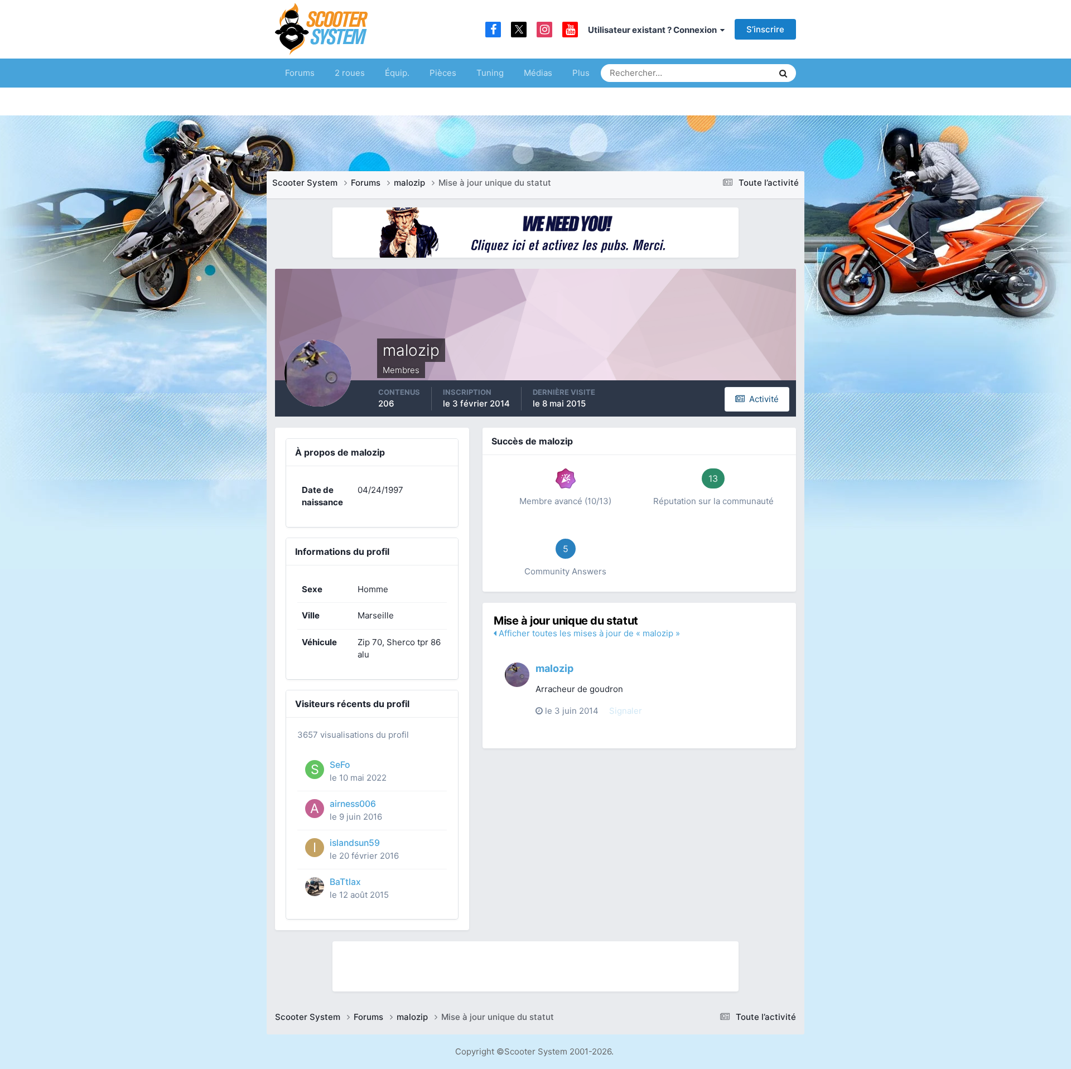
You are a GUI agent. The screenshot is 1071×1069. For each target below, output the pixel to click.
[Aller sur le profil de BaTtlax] (314, 886)
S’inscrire (765, 29)
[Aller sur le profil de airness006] (314, 808)
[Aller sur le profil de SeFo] (314, 769)
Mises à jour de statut (722, 73)
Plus (581, 72)
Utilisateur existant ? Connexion (654, 30)
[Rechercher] (783, 73)
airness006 (353, 804)
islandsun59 (355, 843)
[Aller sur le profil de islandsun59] (314, 847)
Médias (538, 72)
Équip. (397, 72)
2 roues (350, 72)
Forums (300, 72)
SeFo (340, 765)
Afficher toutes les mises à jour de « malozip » (588, 633)
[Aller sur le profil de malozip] (517, 674)
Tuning (490, 72)
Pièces (443, 72)
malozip (554, 668)
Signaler (625, 710)
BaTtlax (345, 882)
